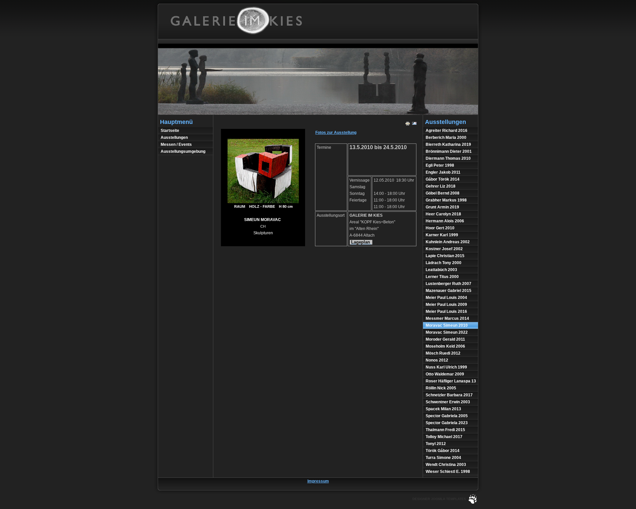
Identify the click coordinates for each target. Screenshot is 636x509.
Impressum (318, 481)
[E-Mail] (414, 125)
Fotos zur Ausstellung (335, 132)
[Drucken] (407, 125)
